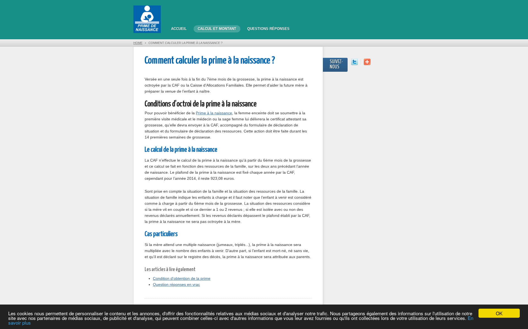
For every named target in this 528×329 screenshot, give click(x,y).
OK (499, 313)
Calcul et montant (217, 29)
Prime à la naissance (214, 113)
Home (137, 43)
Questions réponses (268, 29)
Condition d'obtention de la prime (181, 278)
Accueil (179, 29)
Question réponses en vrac (176, 284)
